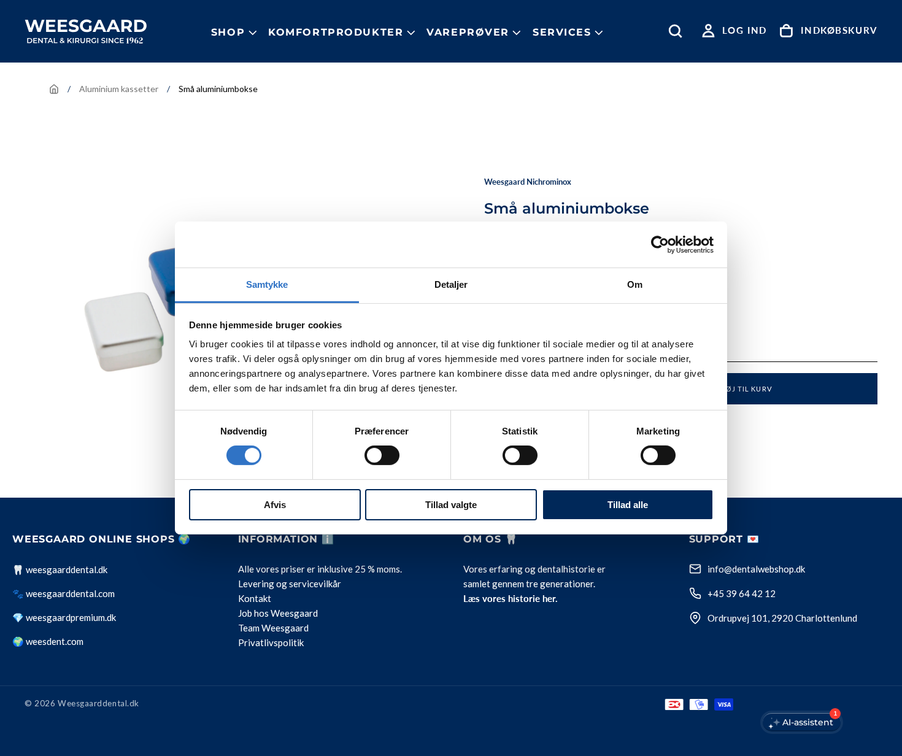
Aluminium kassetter (118, 88)
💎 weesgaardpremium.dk (64, 617)
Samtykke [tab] (267, 284)
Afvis (275, 505)
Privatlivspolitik (271, 642)
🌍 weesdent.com (47, 641)
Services (562, 32)
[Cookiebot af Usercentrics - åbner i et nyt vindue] (660, 244)
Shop (228, 32)
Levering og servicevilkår (289, 583)
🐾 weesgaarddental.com (63, 593)
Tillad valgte (451, 505)
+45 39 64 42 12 (741, 593)
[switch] (381, 455)
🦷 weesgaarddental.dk (59, 569)
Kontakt (254, 598)
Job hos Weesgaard (278, 613)
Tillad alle (627, 505)
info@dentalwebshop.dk (756, 568)
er (311, 568)
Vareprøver (467, 32)
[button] (678, 31)
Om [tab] (634, 284)
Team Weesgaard (273, 627)
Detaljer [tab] (451, 284)
